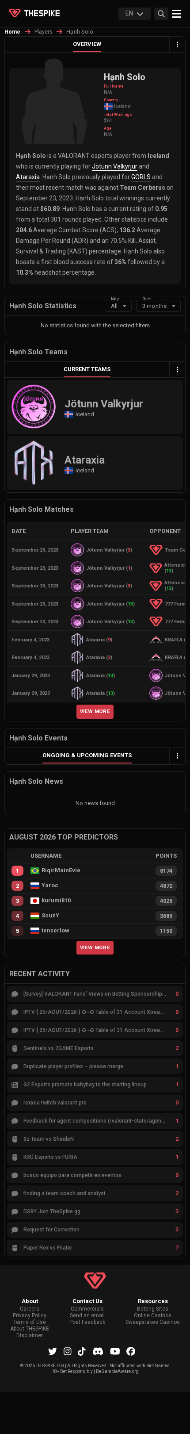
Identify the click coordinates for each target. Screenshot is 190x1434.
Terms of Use (29, 1322)
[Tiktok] (82, 1351)
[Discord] (97, 1351)
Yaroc (50, 885)
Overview (87, 44)
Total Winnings (118, 114)
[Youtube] (115, 1351)
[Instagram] (68, 1351)
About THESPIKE (29, 1329)
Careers (29, 1309)
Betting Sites (152, 1309)
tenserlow (55, 931)
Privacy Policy (29, 1316)
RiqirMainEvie (61, 870)
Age (107, 128)
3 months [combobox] (154, 306)
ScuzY (50, 916)
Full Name (113, 86)
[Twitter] (52, 1351)
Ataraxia (28, 176)
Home (12, 32)
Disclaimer (29, 1335)
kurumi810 (56, 900)
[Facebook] (130, 1351)
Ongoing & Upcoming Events (87, 755)
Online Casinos (152, 1316)
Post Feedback (87, 1322)
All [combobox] (114, 306)
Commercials (87, 1309)
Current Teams (87, 369)
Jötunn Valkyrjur (114, 166)
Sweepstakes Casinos (152, 1322)
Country (111, 100)
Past (146, 298)
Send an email (87, 1316)
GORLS (141, 176)
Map (115, 298)
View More (95, 711)
